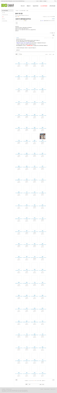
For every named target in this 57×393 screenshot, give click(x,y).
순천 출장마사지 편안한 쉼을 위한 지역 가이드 (38, 89)
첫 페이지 (26, 380)
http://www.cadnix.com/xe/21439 (19, 20)
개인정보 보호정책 (46, 389)
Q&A (3, 16)
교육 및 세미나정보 (5, 14)
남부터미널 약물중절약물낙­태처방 (36, 360)
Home (17, 10)
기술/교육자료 (35, 5)
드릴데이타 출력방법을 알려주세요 (23, 18)
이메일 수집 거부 (52, 389)
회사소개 (22, 5)
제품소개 (28, 5)
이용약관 (41, 389)
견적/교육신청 (52, 5)
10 (40, 380)
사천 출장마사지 (34, 141)
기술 (25, 20)
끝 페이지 (43, 380)
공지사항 (3, 12)
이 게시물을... (52, 32)
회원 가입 (45, 16)
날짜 (53, 54)
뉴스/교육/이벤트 (44, 5)
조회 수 (46, 54)
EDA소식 (3, 18)
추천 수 (50, 54)
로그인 (48, 16)
